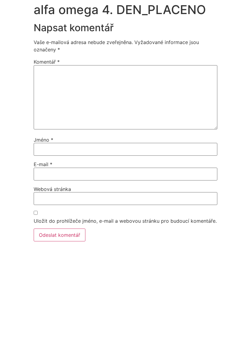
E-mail (43, 164)
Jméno (43, 139)
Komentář (47, 61)
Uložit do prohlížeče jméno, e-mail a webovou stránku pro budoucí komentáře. (125, 220)
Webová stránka (52, 189)
